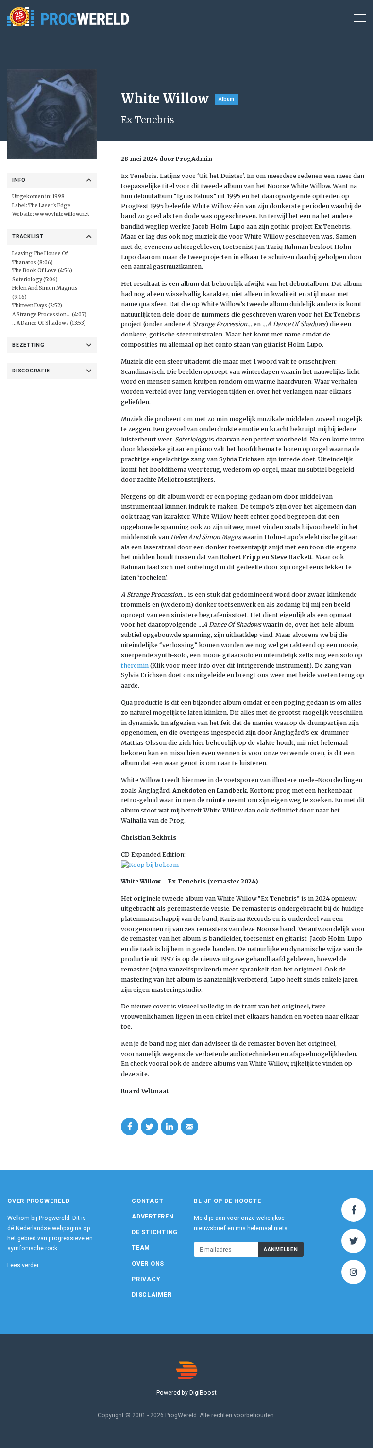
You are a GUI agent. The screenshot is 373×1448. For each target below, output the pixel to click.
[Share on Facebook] (129, 1126)
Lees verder (23, 1265)
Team (141, 1247)
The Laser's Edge (49, 205)
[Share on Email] (189, 1126)
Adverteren (153, 1216)
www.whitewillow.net (62, 214)
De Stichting (155, 1232)
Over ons (148, 1263)
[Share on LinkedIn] (169, 1126)
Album (226, 99)
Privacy (146, 1279)
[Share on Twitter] (149, 1126)
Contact (147, 1201)
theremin (135, 665)
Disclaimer (152, 1294)
